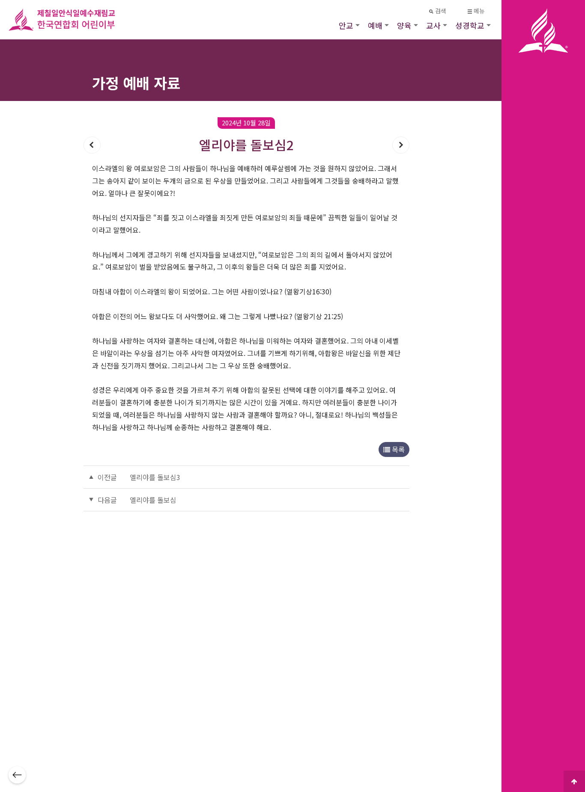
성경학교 (469, 25)
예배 (375, 25)
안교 (346, 25)
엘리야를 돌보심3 (155, 477)
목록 (397, 449)
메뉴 (479, 11)
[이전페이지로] (17, 774)
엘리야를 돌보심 (153, 500)
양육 (404, 25)
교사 (433, 25)
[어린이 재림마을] (73, 20)
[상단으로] (574, 781)
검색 (441, 11)
